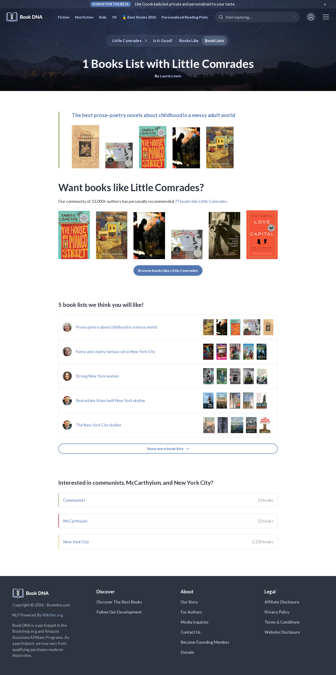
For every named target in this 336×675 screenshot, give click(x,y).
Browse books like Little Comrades (168, 270)
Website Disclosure (282, 632)
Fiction (63, 17)
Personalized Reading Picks (185, 17)
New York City (76, 541)
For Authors (191, 611)
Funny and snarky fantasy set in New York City (115, 351)
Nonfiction (84, 17)
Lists (214, 40)
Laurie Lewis (170, 76)
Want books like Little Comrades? (131, 187)
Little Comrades (126, 40)
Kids (103, 17)
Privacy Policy (276, 611)
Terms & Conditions (282, 621)
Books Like (189, 40)
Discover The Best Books (119, 601)
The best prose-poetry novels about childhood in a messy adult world (153, 115)
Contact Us (191, 632)
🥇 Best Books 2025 (139, 17)
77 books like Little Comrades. (201, 201)
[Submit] (220, 17)
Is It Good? (163, 40)
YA (114, 17)
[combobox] (257, 17)
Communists (74, 500)
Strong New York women (97, 376)
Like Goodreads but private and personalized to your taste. (185, 4)
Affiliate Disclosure (281, 601)
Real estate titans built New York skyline (110, 400)
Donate (187, 652)
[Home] (27, 17)
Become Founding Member (205, 642)
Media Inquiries (195, 621)
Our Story (189, 601)
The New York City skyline (98, 425)
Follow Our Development (119, 611)
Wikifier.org (52, 615)
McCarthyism (75, 520)
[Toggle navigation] (326, 17)
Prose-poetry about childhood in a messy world (116, 327)
